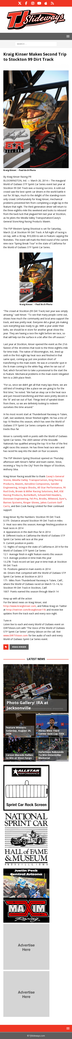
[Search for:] (36, 43)
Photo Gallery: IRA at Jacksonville (27, 705)
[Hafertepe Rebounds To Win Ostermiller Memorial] (52, 749)
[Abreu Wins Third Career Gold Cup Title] (52, 725)
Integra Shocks (27, 487)
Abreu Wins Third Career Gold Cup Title (51, 732)
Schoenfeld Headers (49, 495)
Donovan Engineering (15, 498)
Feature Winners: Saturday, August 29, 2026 (18, 730)
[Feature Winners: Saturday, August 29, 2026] (19, 725)
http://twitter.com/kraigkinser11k (26, 609)
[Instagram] (33, 3)
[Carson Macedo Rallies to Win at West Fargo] (19, 749)
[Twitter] (20, 3)
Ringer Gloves (31, 502)
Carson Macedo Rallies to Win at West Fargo (19, 756)
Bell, (56, 491)
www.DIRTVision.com (15, 635)
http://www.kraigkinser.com (19, 606)
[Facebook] (26, 3)
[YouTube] (39, 3)
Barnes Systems (12, 502)
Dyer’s (62, 498)
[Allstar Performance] (26, 808)
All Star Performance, (49, 487)
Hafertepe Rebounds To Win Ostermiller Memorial (51, 755)
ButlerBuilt (30, 495)
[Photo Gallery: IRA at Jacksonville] (36, 688)
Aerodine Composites (36, 483)
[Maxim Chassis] (26, 920)
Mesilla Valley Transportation (29, 480)
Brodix (43, 498)
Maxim (19, 483)
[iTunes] (46, 3)
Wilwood (53, 498)
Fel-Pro (34, 498)
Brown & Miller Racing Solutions (34, 491)
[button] (67, 36)
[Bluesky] (52, 3)
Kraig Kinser (19, 647)
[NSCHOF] (26, 865)
